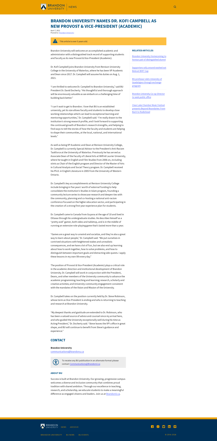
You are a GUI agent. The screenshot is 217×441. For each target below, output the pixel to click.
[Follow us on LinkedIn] (169, 427)
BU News (70, 435)
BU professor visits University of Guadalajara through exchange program (147, 82)
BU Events (84, 435)
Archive (74, 427)
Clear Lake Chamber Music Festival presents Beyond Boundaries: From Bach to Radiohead (148, 108)
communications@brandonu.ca (67, 351)
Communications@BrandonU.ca (85, 363)
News (73, 7)
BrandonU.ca (113, 393)
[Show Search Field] (175, 7)
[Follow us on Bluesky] (163, 427)
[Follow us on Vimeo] (175, 427)
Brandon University (66, 33)
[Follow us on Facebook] (152, 427)
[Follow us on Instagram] (158, 427)
